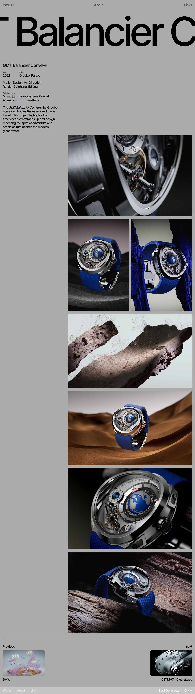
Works (7, 690)
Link (33, 690)
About (21, 690)
